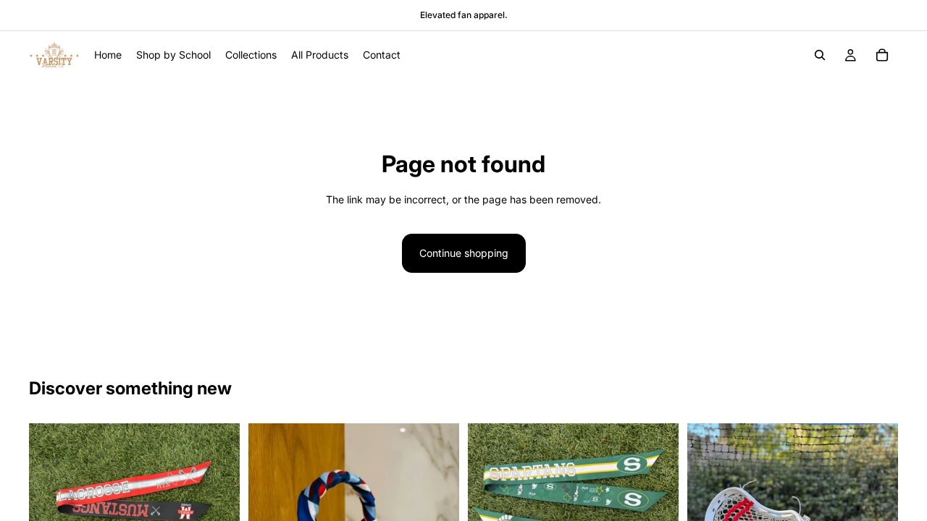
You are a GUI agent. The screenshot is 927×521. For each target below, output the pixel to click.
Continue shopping (463, 253)
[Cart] (882, 55)
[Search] (820, 55)
